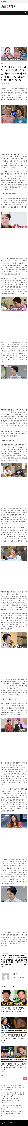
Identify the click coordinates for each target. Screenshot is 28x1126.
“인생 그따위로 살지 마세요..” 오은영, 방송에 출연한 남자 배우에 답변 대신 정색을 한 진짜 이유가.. (12, 1113)
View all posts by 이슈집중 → (18, 977)
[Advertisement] (14, 32)
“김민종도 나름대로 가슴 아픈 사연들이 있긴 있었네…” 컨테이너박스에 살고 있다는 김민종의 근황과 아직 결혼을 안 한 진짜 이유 (13, 1066)
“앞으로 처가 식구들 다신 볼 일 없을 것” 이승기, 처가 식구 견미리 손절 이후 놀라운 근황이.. (12, 1107)
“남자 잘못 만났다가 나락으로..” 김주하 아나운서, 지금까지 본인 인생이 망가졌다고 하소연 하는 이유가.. (12, 1087)
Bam (4, 1123)
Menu (4, 13)
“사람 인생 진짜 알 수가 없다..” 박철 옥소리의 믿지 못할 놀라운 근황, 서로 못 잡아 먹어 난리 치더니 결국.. (12, 1094)
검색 (2, 1076)
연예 (2, 63)
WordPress (24, 1122)
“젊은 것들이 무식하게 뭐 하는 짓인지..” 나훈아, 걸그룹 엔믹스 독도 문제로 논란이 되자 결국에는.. (12, 1100)
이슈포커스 (12, 1122)
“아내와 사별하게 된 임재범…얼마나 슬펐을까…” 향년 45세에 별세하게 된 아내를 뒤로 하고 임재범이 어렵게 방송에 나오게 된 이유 (14, 1037)
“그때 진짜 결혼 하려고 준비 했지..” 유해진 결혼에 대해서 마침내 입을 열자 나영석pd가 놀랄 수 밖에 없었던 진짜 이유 (13, 1009)
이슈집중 (7, 83)
